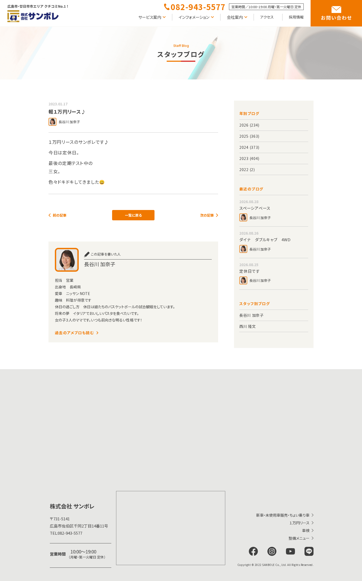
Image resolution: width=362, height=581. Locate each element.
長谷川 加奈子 (251, 315)
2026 (244, 125)
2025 (244, 136)
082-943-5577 (66, 533)
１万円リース (299, 522)
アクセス (267, 17)
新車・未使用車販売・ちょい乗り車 (283, 515)
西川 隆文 (247, 326)
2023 (244, 158)
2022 (244, 169)
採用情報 (296, 17)
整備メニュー (299, 538)
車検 (306, 530)
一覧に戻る (133, 215)
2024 (244, 147)
